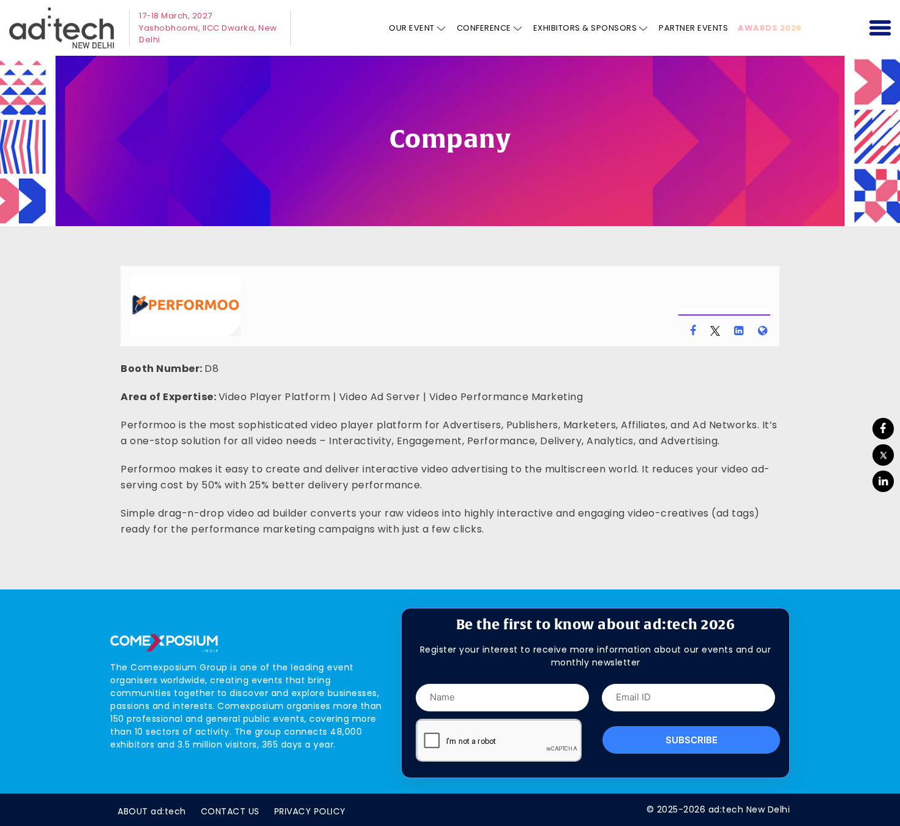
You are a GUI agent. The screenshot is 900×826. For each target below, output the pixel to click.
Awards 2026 (770, 28)
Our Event (412, 28)
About (152, 811)
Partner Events (693, 28)
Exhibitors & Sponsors (585, 28)
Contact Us (230, 811)
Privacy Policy (310, 811)
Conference (484, 28)
